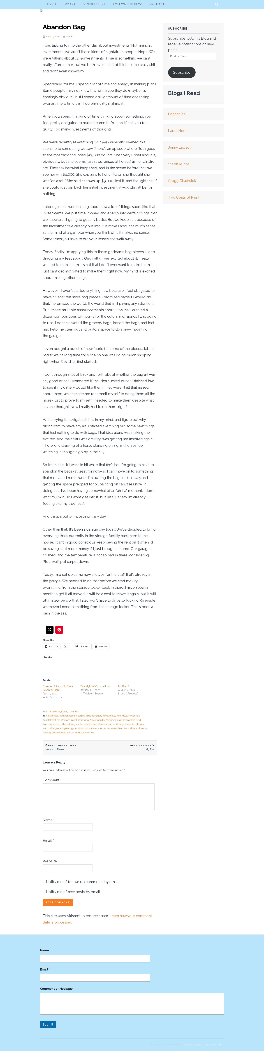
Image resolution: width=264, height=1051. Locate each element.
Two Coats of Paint (183, 197)
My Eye (142, 747)
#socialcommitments (135, 728)
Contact (157, 4)
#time (70, 732)
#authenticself (67, 715)
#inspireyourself (88, 724)
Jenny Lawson (179, 147)
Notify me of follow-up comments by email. (82, 882)
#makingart (138, 724)
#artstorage (52, 715)
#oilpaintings (67, 728)
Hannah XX (177, 114)
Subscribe (181, 72)
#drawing (83, 720)
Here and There (61, 747)
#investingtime (106, 724)
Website (50, 861)
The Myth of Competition (95, 686)
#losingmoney (123, 724)
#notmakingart (51, 728)
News (64, 711)
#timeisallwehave (84, 732)
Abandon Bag (64, 27)
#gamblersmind (132, 720)
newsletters (94, 4)
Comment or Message (56, 988)
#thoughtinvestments (54, 732)
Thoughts (73, 711)
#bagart (80, 715)
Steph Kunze (178, 164)
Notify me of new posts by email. (73, 892)
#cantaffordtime (51, 720)
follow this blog (127, 4)
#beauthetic (108, 715)
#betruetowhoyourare (128, 715)
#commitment (69, 720)
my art (69, 4)
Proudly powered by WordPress (165, 1044)
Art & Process (53, 711)
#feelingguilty (97, 720)
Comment (52, 780)
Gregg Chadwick (182, 181)
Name (49, 820)
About (51, 4)
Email (48, 840)
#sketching (117, 728)
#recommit (104, 728)
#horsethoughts (70, 724)
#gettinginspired (52, 724)
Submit (48, 1024)
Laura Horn (177, 131)
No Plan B (123, 686)
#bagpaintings (93, 715)
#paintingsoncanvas (86, 728)
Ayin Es (70, 36)
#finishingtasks (114, 720)
